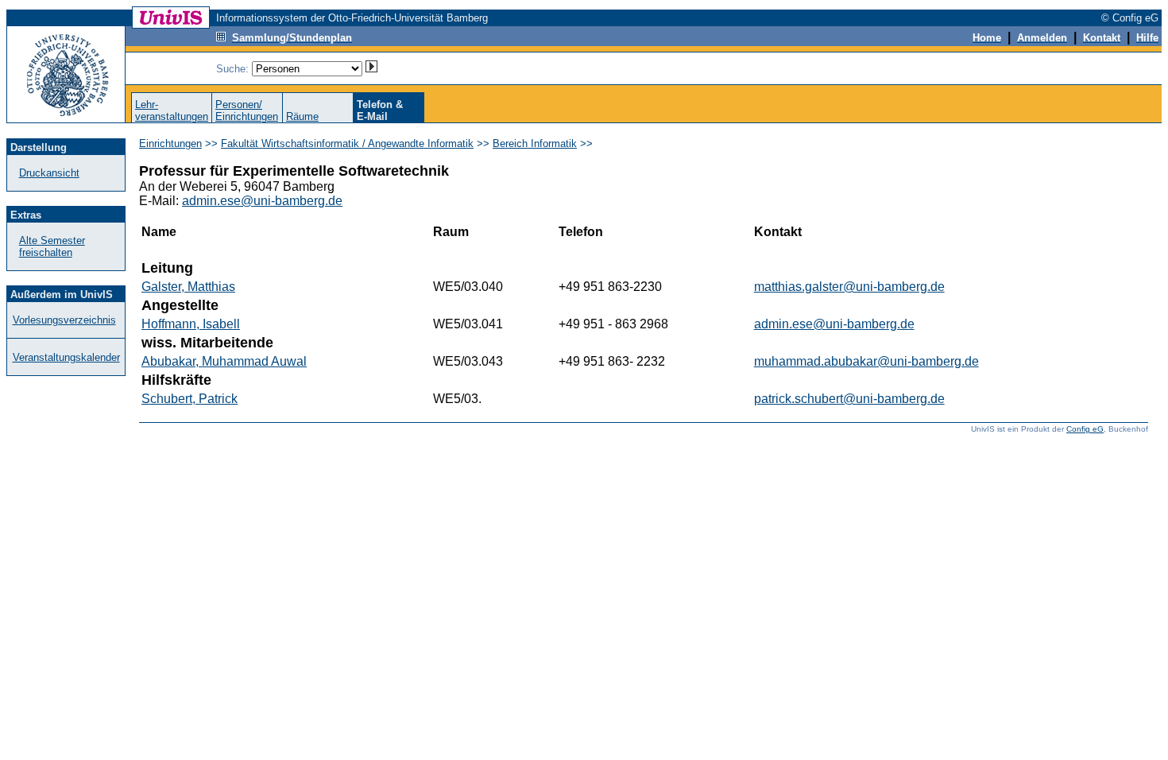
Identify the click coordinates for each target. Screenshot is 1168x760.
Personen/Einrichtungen (246, 110)
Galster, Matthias (188, 286)
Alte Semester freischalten (52, 246)
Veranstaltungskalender (66, 357)
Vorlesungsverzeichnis (64, 320)
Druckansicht (49, 173)
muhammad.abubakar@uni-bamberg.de (866, 361)
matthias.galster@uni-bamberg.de (849, 286)
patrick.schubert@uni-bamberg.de (849, 398)
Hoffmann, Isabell (190, 324)
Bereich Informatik (535, 143)
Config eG (1085, 429)
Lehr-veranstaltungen (171, 110)
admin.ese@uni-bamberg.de (262, 200)
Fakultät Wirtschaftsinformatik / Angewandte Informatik (347, 143)
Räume (302, 116)
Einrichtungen (170, 143)
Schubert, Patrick (189, 398)
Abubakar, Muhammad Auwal (224, 361)
